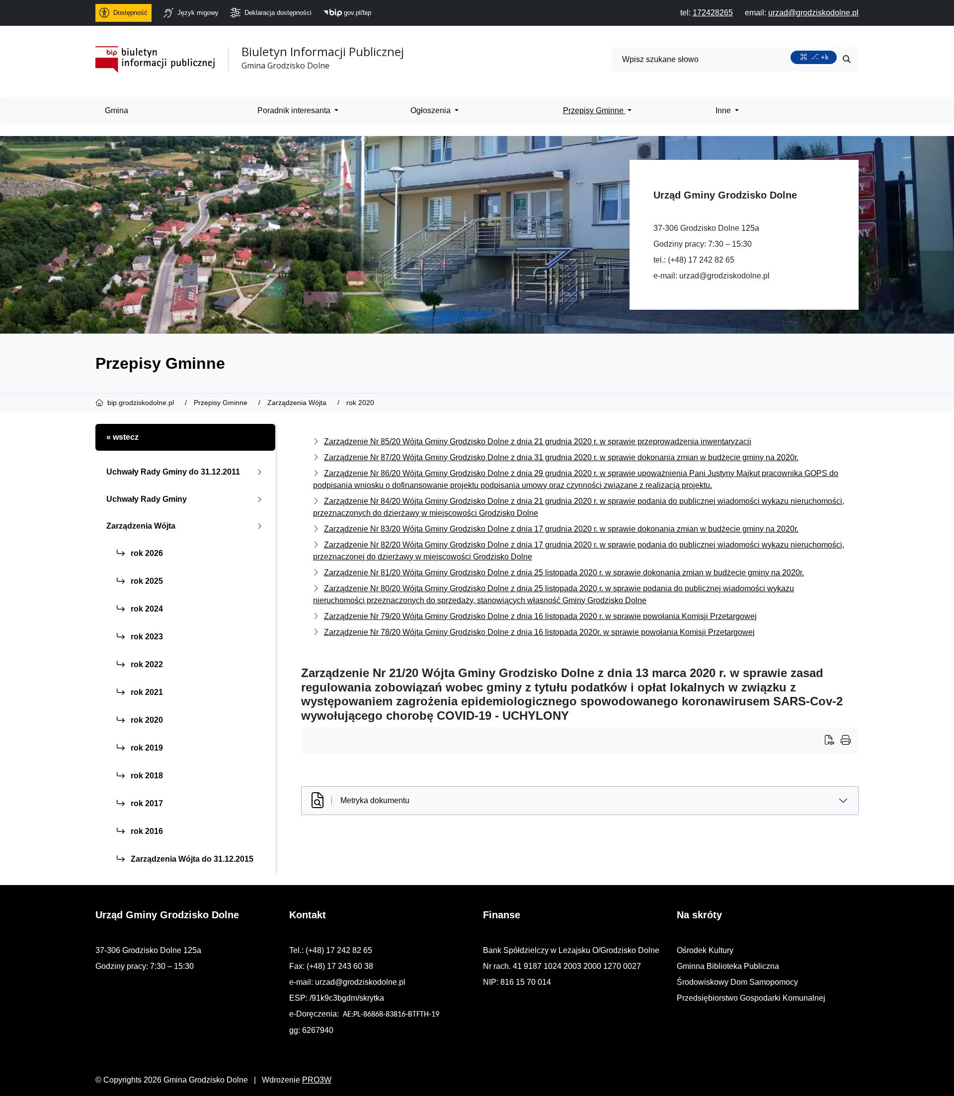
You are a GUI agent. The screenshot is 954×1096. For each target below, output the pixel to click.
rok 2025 (146, 581)
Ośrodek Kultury (705, 950)
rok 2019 (146, 748)
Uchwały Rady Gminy (146, 499)
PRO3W (316, 1080)
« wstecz (122, 437)
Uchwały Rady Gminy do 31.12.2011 (173, 472)
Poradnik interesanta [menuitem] (294, 110)
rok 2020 (146, 720)
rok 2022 (146, 664)
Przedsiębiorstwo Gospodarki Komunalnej (751, 998)
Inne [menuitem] (724, 110)
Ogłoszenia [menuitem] (431, 110)
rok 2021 (146, 692)
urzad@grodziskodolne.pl (724, 276)
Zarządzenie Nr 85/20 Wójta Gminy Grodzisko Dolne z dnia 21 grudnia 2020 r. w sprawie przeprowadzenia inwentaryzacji (537, 441)
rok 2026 (146, 553)
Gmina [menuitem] (116, 110)
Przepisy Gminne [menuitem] (594, 110)
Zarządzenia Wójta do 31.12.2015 (191, 859)
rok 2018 (146, 775)
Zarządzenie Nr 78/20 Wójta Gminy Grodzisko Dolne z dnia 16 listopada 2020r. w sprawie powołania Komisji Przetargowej (539, 632)
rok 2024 (146, 609)
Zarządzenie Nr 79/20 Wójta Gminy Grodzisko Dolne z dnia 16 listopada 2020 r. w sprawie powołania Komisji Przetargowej (540, 616)
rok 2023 (146, 636)
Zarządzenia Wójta (140, 526)
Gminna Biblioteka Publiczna (728, 966)
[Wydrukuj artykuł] (833, 741)
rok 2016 (146, 831)
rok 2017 (146, 803)
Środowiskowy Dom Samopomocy (737, 982)
